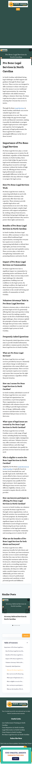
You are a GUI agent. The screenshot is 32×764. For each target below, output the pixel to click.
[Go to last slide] (5, 611)
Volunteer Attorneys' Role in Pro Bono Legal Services (17, 662)
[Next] (26, 611)
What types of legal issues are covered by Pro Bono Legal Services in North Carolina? (17, 677)
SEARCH (15, 758)
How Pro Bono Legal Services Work (15, 651)
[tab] (12, 625)
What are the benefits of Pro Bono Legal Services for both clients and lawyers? (17, 689)
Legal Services (19, 108)
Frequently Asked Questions (13, 666)
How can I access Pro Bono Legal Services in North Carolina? (17, 674)
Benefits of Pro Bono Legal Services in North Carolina (17, 655)
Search (26, 635)
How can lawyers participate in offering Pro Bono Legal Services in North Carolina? (17, 685)
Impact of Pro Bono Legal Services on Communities (17, 658)
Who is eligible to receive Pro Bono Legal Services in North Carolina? (17, 681)
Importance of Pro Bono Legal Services (14, 647)
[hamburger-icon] (18, 9)
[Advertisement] (16, 27)
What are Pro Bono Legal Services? (16, 670)
